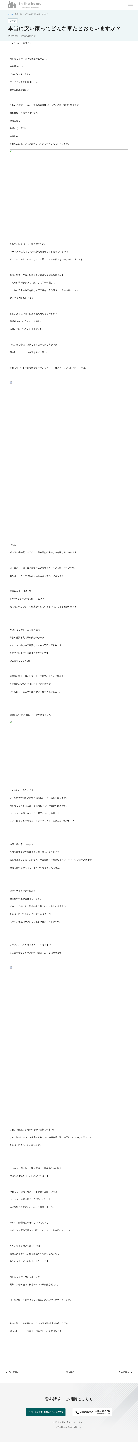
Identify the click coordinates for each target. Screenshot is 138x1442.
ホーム (10, 14)
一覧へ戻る (69, 1372)
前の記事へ (13, 1372)
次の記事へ (125, 1372)
